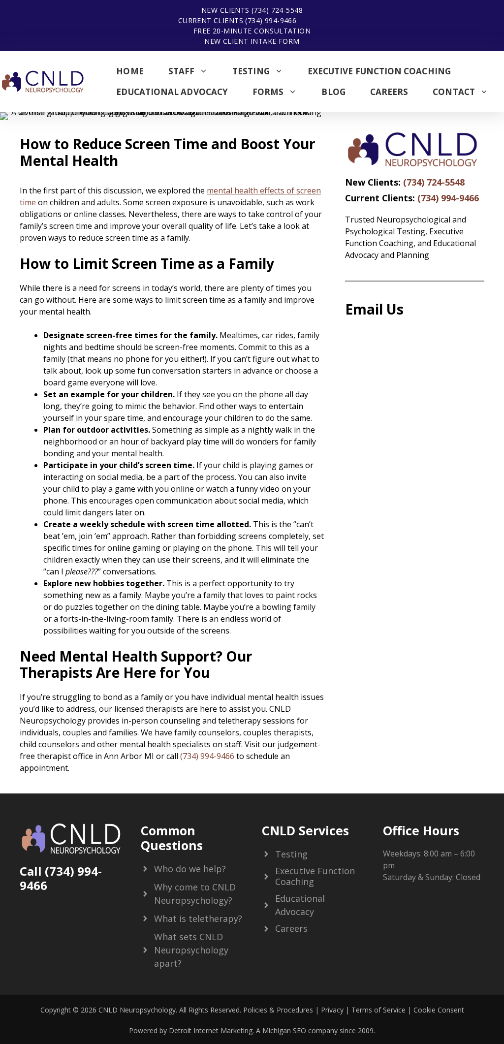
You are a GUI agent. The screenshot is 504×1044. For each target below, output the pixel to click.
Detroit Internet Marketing (210, 1030)
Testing (291, 854)
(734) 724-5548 (434, 182)
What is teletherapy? (198, 918)
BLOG (333, 91)
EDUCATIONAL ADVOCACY (172, 91)
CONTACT (454, 91)
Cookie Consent (438, 1009)
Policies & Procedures (277, 1009)
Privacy (332, 1009)
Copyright (55, 1009)
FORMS (268, 91)
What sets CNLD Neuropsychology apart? (191, 950)
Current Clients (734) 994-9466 (237, 20)
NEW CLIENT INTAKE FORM (251, 41)
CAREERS (389, 91)
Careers (291, 928)
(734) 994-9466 (207, 756)
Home (129, 71)
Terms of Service (378, 1009)
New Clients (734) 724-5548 (252, 10)
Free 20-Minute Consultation (252, 30)
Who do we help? (190, 869)
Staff (181, 71)
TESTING (251, 71)
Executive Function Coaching (379, 71)
